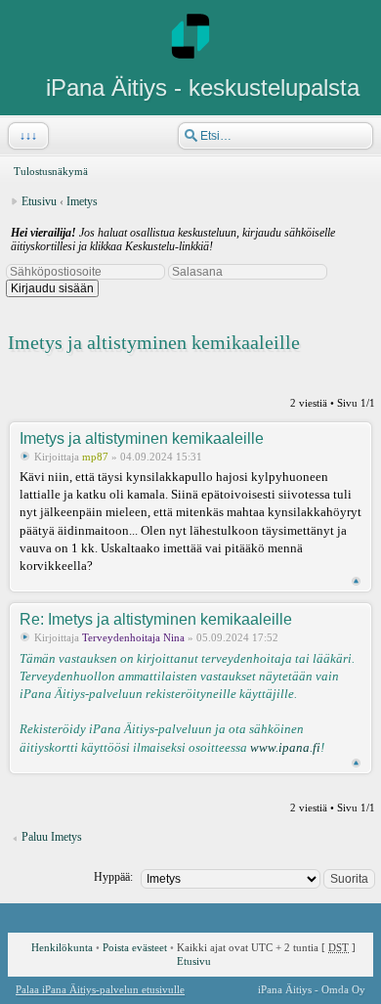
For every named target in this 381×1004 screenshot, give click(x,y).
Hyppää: (113, 877)
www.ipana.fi (285, 747)
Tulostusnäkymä (51, 171)
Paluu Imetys (51, 837)
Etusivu (39, 201)
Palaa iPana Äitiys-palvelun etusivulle (100, 989)
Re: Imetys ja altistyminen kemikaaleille (156, 619)
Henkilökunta (62, 947)
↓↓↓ (28, 136)
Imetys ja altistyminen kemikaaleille (154, 342)
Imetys (82, 201)
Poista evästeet (135, 947)
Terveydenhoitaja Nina (133, 637)
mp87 (95, 456)
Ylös (356, 581)
